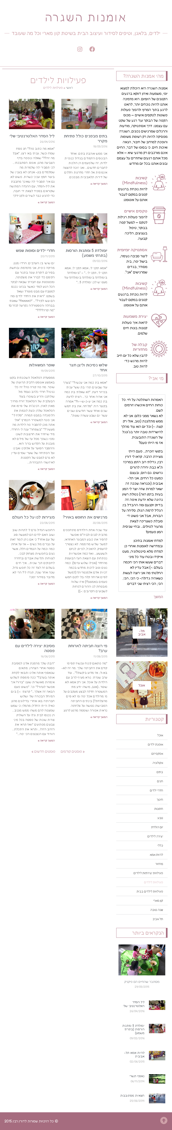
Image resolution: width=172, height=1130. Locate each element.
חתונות (158, 808)
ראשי (69, 87)
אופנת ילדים (155, 744)
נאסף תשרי (136, 1076)
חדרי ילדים (156, 790)
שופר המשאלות (42, 364)
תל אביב (158, 919)
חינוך (160, 799)
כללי (160, 845)
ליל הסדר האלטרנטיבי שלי (133, 1004)
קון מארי (158, 900)
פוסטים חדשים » (43, 751)
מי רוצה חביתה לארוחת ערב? (87, 648)
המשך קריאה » (98, 183)
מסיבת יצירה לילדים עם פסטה (35, 648)
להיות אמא (156, 854)
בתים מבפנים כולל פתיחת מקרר (85, 138)
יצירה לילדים (155, 836)
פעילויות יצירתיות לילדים (148, 873)
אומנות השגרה (86, 17)
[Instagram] (80, 49)
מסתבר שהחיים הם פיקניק (141, 981)
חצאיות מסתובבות (132, 1095)
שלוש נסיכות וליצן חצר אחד (88, 367)
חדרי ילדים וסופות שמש (35, 250)
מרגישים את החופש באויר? (85, 516)
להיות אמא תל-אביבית (134, 1054)
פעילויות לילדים (153, 882)
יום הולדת (157, 827)
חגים (160, 781)
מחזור (159, 864)
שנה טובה (156, 910)
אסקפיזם (157, 753)
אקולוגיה (158, 763)
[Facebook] (92, 49)
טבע (160, 818)
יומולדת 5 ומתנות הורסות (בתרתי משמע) (133, 1029)
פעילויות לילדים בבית (150, 891)
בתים (160, 772)
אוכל (160, 735)
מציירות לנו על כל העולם (33, 516)
